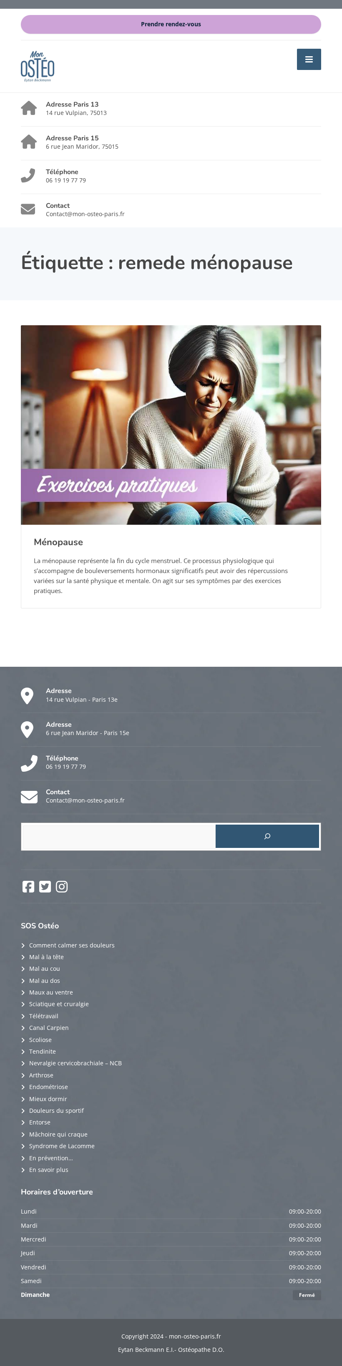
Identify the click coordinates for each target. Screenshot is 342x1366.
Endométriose (48, 1087)
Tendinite (42, 1051)
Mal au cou (44, 968)
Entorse (39, 1122)
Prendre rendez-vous (171, 24)
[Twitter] (46, 889)
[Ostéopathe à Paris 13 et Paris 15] (37, 66)
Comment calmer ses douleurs (72, 945)
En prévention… (51, 1158)
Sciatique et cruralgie (59, 1004)
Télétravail (43, 1016)
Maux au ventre (51, 992)
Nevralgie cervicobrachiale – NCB (75, 1063)
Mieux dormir (48, 1099)
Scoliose (40, 1040)
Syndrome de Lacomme (62, 1146)
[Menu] (309, 59)
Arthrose (41, 1075)
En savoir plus (48, 1170)
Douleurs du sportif (56, 1110)
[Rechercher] (267, 836)
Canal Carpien (49, 1028)
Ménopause (58, 542)
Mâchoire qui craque (58, 1134)
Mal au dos (44, 981)
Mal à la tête (46, 957)
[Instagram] (62, 889)
